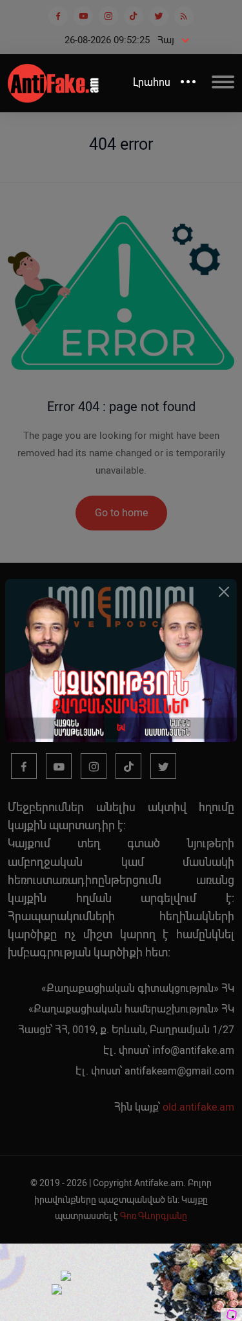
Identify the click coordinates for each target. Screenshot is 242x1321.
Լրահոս (151, 82)
